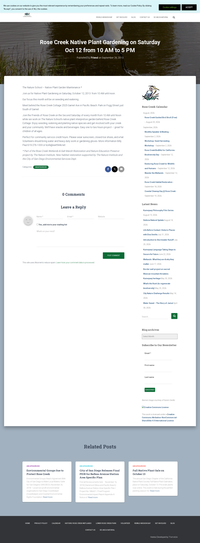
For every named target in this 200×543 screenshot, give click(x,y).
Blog (133, 17)
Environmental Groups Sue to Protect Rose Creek (45, 472)
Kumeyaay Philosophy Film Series (158, 210)
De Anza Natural (161, 17)
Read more (47, 497)
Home (27, 523)
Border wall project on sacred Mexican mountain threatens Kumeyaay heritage (156, 273)
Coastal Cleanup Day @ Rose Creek (160, 191)
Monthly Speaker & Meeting (157, 132)
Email (148, 353)
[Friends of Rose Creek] (27, 13)
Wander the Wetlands (154, 173)
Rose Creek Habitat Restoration (158, 182)
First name (149, 365)
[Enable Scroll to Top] (194, 537)
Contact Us (145, 17)
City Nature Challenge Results (156, 293)
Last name (149, 377)
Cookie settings (170, 7)
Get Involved (121, 17)
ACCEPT (189, 7)
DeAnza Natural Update (153, 220)
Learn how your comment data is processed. (75, 262)
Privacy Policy (40, 523)
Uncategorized (41, 167)
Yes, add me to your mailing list (52, 225)
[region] (100, 6)
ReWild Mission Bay (104, 17)
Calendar (56, 523)
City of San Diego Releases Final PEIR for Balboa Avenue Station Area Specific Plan (100, 474)
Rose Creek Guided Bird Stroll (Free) (161, 117)
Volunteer (125, 523)
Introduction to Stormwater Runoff (158, 240)
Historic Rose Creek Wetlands (78, 523)
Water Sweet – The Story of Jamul (158, 303)
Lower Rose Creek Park (106, 523)
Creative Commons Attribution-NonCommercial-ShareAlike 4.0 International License (159, 417)
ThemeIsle (173, 537)
